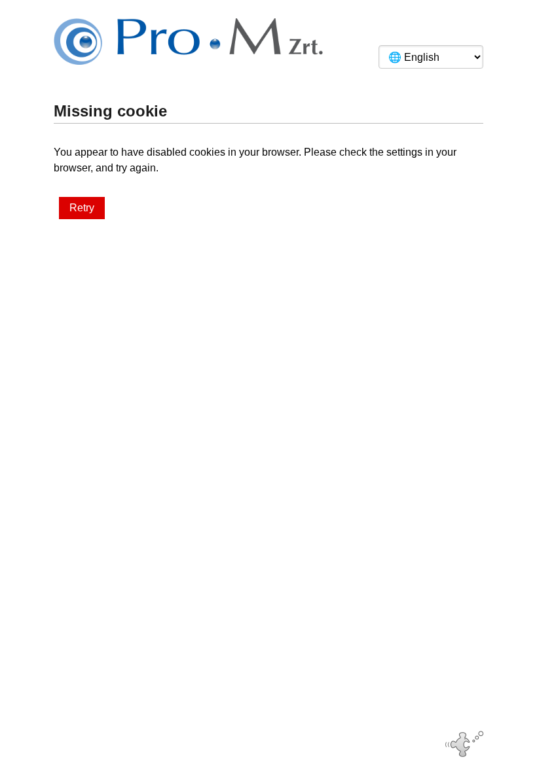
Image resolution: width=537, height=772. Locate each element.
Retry (81, 207)
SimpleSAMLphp (294, 741)
